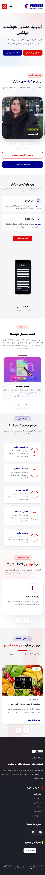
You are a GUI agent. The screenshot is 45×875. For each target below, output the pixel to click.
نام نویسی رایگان (22, 238)
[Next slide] (26, 145)
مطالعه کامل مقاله (33, 720)
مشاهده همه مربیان (22, 164)
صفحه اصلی (37, 794)
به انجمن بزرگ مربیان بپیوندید (22, 155)
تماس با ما (37, 811)
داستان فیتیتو (37, 815)
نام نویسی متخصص (33, 52)
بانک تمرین (37, 802)
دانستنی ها (37, 798)
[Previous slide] (18, 145)
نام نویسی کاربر (12, 52)
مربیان (39, 807)
